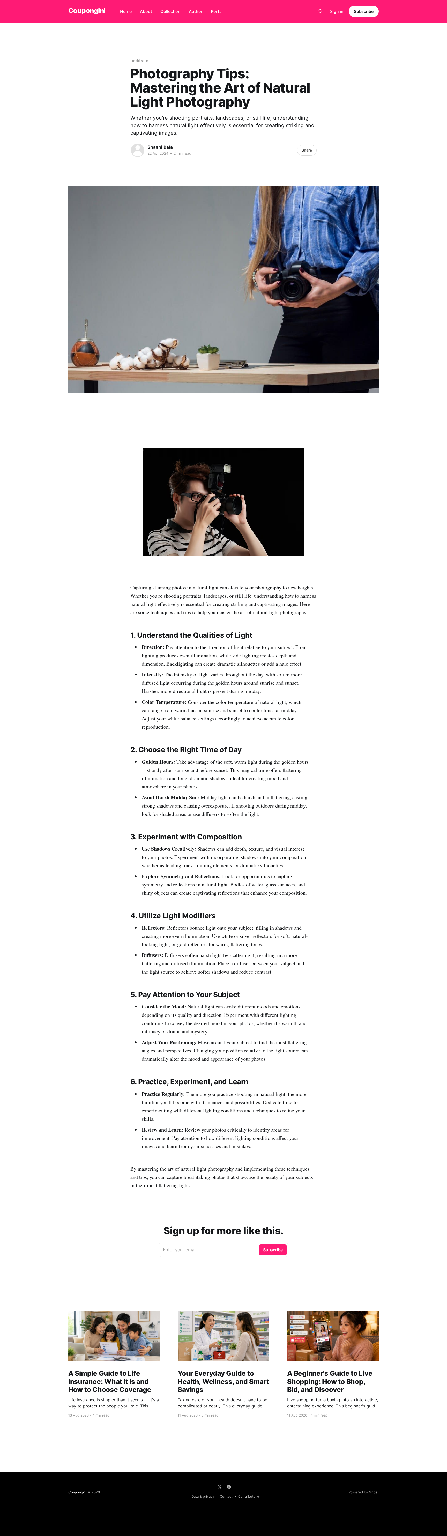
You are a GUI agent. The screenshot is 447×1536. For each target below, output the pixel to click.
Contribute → (249, 1496)
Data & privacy (202, 1496)
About (146, 11)
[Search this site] (321, 11)
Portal (217, 11)
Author (196, 11)
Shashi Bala (160, 147)
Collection (170, 11)
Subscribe (364, 11)
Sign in (337, 11)
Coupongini (87, 10)
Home (126, 11)
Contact (226, 1496)
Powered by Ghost (363, 1492)
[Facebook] (229, 1487)
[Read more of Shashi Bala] (137, 150)
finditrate (139, 60)
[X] (220, 1487)
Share (307, 150)
